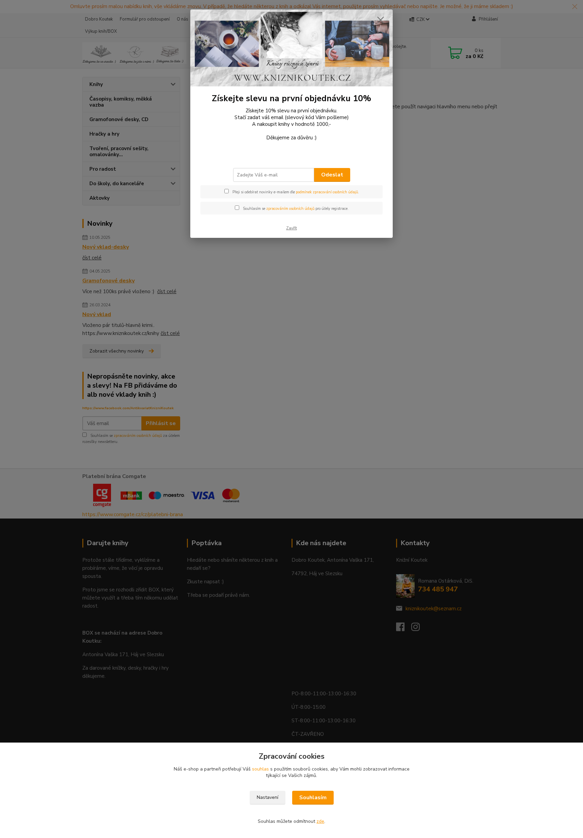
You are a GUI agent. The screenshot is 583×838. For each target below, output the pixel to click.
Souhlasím (313, 797)
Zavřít (291, 228)
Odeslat (332, 174)
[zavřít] (380, 20)
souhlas (260, 769)
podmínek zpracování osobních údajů (327, 192)
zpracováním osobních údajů (290, 208)
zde (320, 821)
